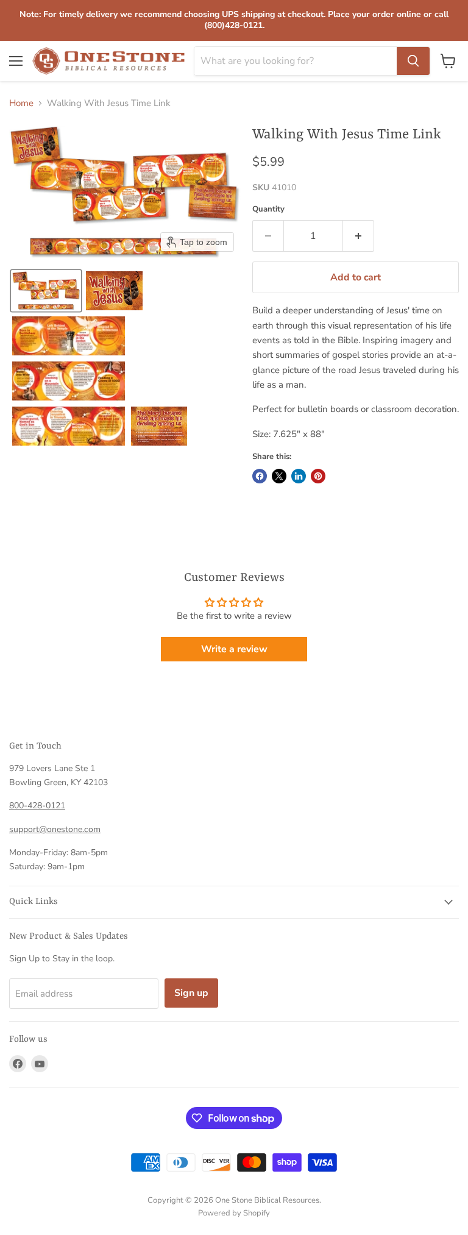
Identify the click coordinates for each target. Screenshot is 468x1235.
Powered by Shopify (234, 1213)
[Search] (413, 61)
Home (21, 103)
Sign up (191, 993)
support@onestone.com (55, 829)
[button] (46, 290)
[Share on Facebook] (259, 476)
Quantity (268, 209)
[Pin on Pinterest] (318, 476)
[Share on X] (279, 476)
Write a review (234, 649)
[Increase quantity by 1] (358, 236)
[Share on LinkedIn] (298, 476)
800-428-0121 (37, 805)
